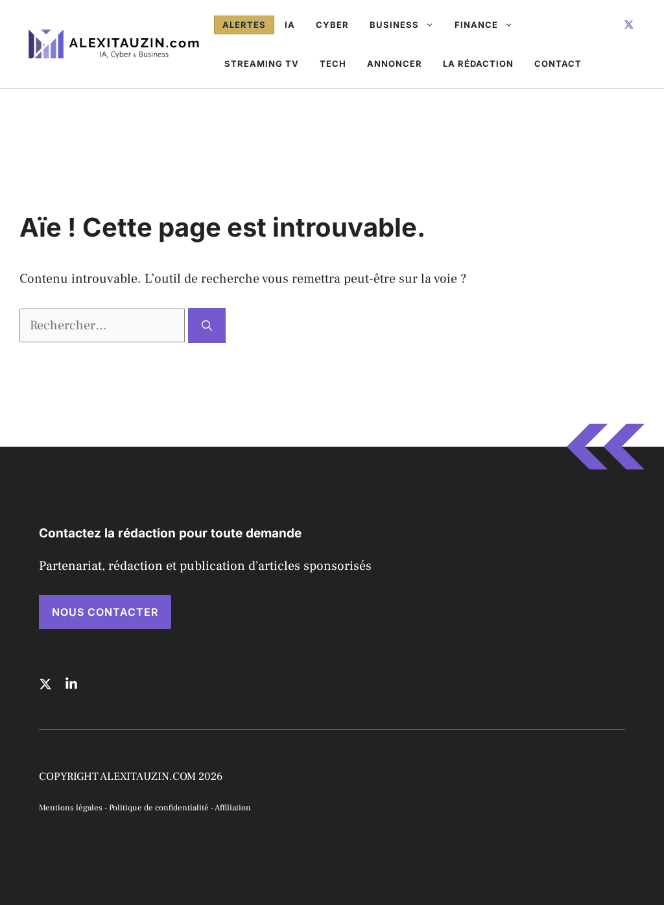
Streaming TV (261, 63)
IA (290, 24)
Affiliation (233, 808)
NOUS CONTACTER (105, 611)
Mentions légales (70, 808)
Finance (476, 24)
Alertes (244, 24)
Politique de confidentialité (159, 808)
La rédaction (478, 63)
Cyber (332, 24)
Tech (333, 63)
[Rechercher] (207, 325)
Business (394, 24)
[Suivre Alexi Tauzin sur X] (629, 24)
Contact (558, 63)
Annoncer (394, 63)
